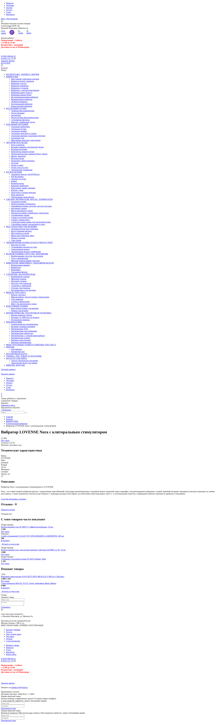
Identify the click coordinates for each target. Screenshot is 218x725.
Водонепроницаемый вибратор (24, 97)
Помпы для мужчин (19, 311)
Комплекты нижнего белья (22, 152)
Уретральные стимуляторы (22, 197)
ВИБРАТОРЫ (12, 77)
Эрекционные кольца (20, 249)
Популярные (16, 349)
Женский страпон (18, 279)
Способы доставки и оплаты (13, 499)
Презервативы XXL (19, 329)
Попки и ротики (18, 238)
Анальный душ (17, 138)
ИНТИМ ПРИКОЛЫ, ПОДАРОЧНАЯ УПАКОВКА (28, 313)
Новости (9, 3)
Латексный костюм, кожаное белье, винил (29, 154)
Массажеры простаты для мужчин (25, 140)
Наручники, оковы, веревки (23, 188)
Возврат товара (12, 645)
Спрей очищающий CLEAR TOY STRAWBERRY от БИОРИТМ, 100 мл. (32, 536)
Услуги (9, 10)
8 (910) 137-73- (7, 58)
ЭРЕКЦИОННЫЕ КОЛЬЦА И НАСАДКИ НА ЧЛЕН (29, 242)
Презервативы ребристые (22, 333)
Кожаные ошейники (20, 186)
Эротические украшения (21, 170)
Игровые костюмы (19, 149)
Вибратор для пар (18, 83)
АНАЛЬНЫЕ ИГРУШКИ (17, 124)
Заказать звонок (8, 61)
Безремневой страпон (20, 276)
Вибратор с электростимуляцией (25, 90)
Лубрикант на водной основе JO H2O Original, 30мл (23, 559)
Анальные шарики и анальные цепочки (28, 136)
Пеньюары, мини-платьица (23, 161)
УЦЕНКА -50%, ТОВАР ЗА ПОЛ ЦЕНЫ (24, 356)
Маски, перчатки (18, 156)
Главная (9, 417)
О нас (8, 12)
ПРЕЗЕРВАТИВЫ (14, 322)
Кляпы (14, 181)
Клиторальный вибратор (21, 104)
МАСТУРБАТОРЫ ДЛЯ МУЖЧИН (21, 227)
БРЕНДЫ (10, 347)
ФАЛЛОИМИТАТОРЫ (16, 108)
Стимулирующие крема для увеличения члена (31, 222)
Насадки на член (18, 245)
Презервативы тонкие (20, 338)
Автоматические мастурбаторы (24, 229)
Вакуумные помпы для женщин (25, 308)
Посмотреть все (18, 351)
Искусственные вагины (21, 231)
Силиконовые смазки (20, 215)
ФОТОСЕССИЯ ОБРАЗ (16, 358)
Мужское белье (17, 158)
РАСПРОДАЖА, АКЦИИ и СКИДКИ (22, 74)
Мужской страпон (19, 281)
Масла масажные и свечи (22, 211)
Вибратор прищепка (20, 86)
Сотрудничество (13, 641)
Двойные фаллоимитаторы (22, 111)
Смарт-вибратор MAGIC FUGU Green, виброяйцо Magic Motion (28, 583)
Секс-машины (17, 299)
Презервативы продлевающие (24, 331)
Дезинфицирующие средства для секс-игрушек (31, 206)
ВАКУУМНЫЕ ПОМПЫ (17, 306)
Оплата (9, 8)
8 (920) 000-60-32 (8, 56)
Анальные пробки (19, 131)
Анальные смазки (18, 202)
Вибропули (16, 267)
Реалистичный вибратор (21, 106)
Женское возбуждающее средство (25, 261)
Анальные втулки (18, 129)
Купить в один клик (10, 544)
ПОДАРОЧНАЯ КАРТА (16, 354)
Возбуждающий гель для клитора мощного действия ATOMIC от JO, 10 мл (33, 550)
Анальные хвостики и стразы (23, 133)
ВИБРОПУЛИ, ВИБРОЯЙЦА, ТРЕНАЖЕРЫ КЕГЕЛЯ (30, 263)
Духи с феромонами (19, 258)
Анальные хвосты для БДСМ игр (25, 174)
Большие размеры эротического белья (27, 147)
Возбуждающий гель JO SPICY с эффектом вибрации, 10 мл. (27, 527)
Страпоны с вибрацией (21, 286)
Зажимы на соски (18, 179)
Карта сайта (11, 654)
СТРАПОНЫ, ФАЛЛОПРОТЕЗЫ (20, 274)
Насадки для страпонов (21, 283)
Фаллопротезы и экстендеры (23, 290)
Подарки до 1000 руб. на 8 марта (25, 317)
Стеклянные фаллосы (20, 120)
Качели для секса (18, 295)
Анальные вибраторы (20, 127)
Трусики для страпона (20, 288)
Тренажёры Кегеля (19, 272)
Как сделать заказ (13, 634)
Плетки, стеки (17, 190)
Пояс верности (17, 195)
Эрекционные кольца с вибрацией (26, 252)
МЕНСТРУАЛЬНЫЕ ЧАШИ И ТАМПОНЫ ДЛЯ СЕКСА (31, 345)
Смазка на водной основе (22, 217)
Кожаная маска (17, 183)
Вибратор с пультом (19, 88)
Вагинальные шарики (20, 265)
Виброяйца (16, 270)
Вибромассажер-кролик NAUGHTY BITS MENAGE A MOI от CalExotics (32, 576)
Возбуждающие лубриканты (23, 204)
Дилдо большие (18, 113)
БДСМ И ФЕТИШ (14, 172)
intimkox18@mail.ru (19, 687)
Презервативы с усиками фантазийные (28, 336)
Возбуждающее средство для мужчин (27, 256)
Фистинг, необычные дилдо (23, 122)
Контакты (10, 14)
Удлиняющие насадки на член (24, 247)
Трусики (14, 163)
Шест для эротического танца (24, 304)
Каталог (9, 419)
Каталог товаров (13, 630)
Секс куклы (16, 240)
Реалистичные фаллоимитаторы (25, 117)
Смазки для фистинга (20, 220)
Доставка (10, 5)
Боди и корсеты (17, 145)
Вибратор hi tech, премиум (22, 81)
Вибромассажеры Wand (21, 95)
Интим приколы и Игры (21, 315)
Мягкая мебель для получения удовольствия (30, 297)
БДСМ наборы (17, 177)
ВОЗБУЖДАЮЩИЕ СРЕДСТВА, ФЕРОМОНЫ (27, 254)
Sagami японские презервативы (24, 324)
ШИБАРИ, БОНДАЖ (15, 365)
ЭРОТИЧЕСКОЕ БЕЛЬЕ (17, 142)
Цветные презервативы (21, 342)
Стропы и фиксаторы (20, 301)
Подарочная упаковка (20, 320)
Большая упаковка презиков (23, 326)
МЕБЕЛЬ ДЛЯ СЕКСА (16, 292)
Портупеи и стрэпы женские (23, 192)
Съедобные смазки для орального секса (28, 224)
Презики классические (21, 340)
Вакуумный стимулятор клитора (25, 79)
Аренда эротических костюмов (24, 361)
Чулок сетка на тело (19, 167)
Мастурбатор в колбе (20, 233)
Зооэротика (16, 115)
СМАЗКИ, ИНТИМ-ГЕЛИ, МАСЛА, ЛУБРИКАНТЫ (29, 199)
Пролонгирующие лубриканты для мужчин (30, 213)
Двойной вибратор (19, 102)
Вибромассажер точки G (21, 92)
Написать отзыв (8, 510)
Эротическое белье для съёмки (24, 363)
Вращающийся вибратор (21, 99)
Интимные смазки (19, 208)
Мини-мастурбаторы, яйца (22, 236)
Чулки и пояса (17, 165)
